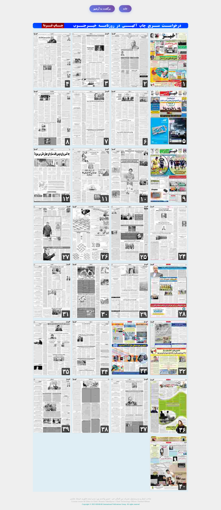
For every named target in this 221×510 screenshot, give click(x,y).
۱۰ (143, 199)
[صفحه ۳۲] (168, 374)
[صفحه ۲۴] (168, 259)
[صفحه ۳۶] (168, 432)
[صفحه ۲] (129, 86)
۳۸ (104, 429)
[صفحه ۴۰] (168, 489)
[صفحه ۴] (52, 86)
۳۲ (182, 371)
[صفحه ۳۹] (52, 431)
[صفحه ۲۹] (129, 317)
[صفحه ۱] (168, 86)
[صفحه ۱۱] (91, 201)
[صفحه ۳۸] (91, 432)
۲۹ (143, 314)
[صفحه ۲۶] (91, 259)
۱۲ (66, 198)
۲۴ (182, 256)
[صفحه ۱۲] (52, 201)
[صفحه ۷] (91, 144)
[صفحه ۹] (168, 201)
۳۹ (66, 428)
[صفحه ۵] (168, 143)
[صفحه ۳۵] (52, 374)
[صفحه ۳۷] (129, 431)
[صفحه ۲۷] (52, 259)
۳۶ (182, 429)
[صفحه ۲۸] (168, 316)
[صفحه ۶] (129, 144)
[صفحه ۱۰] (129, 201)
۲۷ (66, 256)
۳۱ (66, 314)
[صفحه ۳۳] (129, 373)
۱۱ (104, 198)
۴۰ (182, 486)
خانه (125, 8)
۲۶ (104, 256)
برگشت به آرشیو (102, 8)
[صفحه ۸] (52, 144)
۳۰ (104, 314)
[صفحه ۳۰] (91, 317)
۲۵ (143, 256)
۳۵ (66, 371)
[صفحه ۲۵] (129, 259)
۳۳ (143, 370)
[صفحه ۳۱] (52, 316)
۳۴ (104, 371)
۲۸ (182, 313)
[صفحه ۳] (91, 86)
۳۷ (143, 429)
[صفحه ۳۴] (91, 374)
